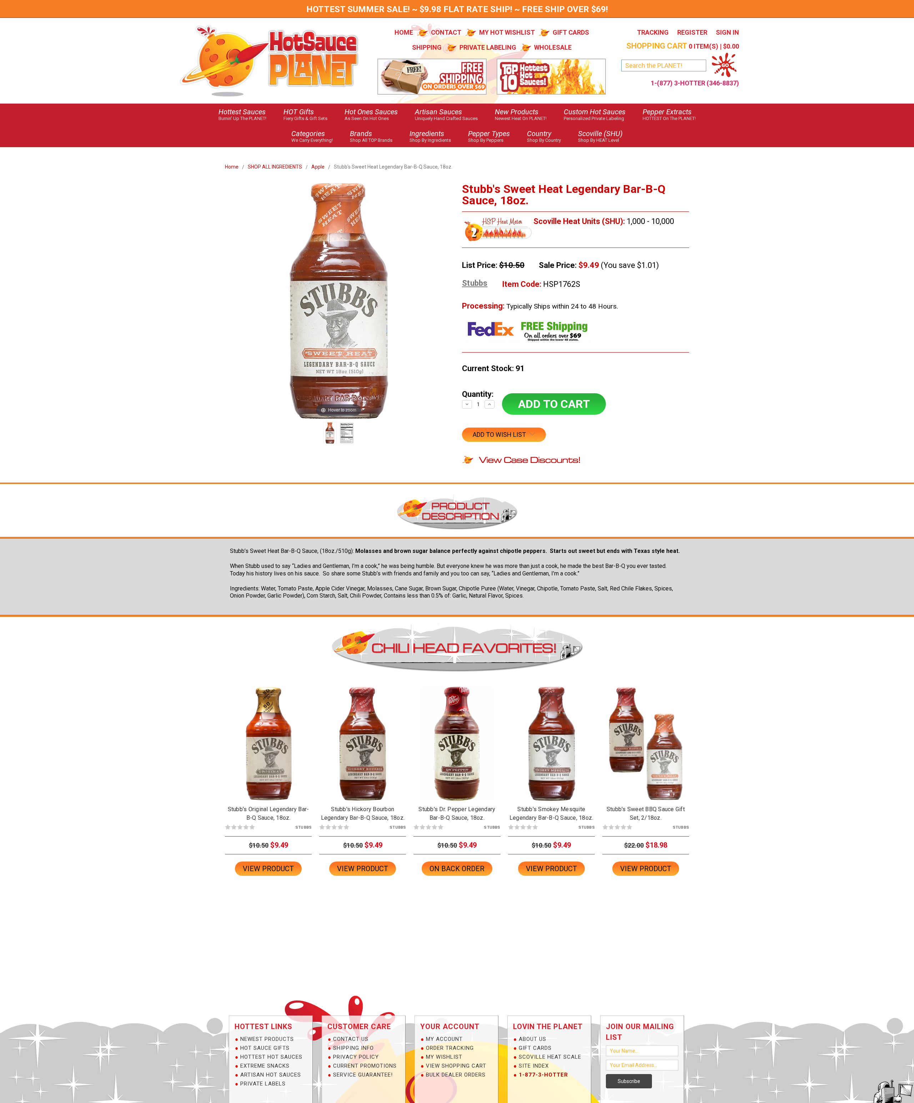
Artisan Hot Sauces (270, 1075)
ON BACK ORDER (457, 750)
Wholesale (553, 47)
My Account (444, 1039)
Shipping (427, 47)
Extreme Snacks (265, 1066)
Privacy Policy (356, 1057)
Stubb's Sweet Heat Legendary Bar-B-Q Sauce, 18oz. (393, 167)
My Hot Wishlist (507, 32)
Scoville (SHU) (600, 136)
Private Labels (263, 1083)
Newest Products (267, 1039)
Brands (371, 136)
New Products (521, 114)
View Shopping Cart (456, 1066)
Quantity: (477, 394)
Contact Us (350, 1039)
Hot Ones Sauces (371, 114)
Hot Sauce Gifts (265, 1048)
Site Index (534, 1066)
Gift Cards (571, 32)
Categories (312, 136)
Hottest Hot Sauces (271, 1057)
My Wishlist (444, 1057)
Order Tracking (450, 1048)
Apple (318, 167)
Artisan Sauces (446, 114)
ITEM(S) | (682, 46)
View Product (268, 868)
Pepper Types (489, 136)
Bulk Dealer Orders (456, 1075)
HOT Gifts (305, 114)
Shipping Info (353, 1048)
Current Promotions (365, 1066)
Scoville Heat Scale (550, 1057)
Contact (446, 32)
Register (692, 32)
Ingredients (430, 136)
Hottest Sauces (242, 114)
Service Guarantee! (363, 1075)
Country (544, 136)
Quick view (268, 737)
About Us (532, 1039)
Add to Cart (268, 750)
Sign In (727, 32)
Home (404, 32)
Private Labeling (487, 47)
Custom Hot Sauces (595, 114)
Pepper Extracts (669, 114)
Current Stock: (493, 368)
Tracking (653, 32)
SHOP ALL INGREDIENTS (275, 167)
